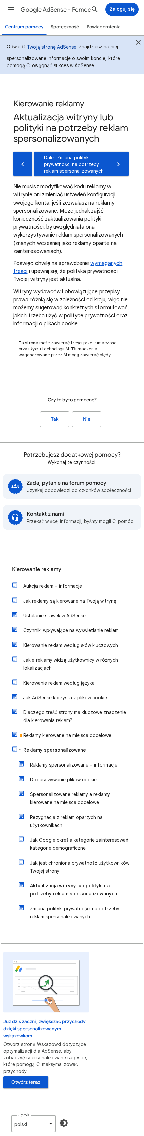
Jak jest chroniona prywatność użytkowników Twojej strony (79, 867)
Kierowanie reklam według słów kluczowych (70, 645)
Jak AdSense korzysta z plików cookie (65, 698)
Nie (86, 419)
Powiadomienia (104, 27)
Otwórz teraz (25, 1082)
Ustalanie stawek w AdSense (54, 616)
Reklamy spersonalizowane (54, 750)
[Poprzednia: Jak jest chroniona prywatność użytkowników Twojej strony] (22, 164)
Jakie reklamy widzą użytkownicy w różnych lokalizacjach (70, 664)
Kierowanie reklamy (36, 569)
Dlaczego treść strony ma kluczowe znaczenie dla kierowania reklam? (74, 716)
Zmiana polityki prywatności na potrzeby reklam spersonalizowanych (74, 913)
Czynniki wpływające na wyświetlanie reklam (71, 630)
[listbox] (33, 1123)
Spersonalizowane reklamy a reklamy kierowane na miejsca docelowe (70, 798)
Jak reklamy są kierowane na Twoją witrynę (69, 601)
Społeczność (65, 27)
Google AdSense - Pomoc (56, 9)
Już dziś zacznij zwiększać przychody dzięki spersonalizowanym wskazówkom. (44, 1029)
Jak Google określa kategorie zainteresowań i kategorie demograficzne (80, 844)
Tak (54, 419)
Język (23, 1114)
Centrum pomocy (24, 27)
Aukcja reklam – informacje (52, 586)
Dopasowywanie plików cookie (63, 780)
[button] (11, 9)
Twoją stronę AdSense (51, 47)
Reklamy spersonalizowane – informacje (73, 765)
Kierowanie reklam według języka (59, 683)
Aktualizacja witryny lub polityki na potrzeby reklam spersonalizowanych (73, 890)
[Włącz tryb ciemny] (64, 1123)
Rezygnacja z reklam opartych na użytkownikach (66, 821)
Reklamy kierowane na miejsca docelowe (67, 735)
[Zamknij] (138, 43)
